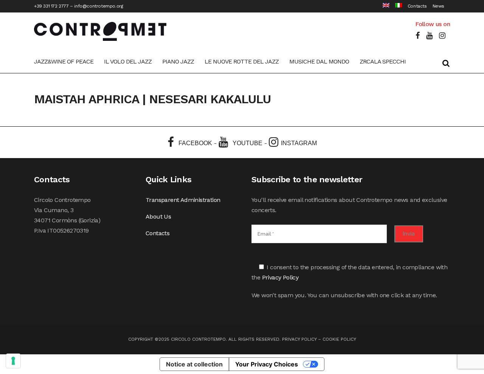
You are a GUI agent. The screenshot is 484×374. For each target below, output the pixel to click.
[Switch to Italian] (395, 6)
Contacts (417, 6)
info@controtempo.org (98, 6)
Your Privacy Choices (266, 364)
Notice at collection (194, 364)
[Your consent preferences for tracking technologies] (13, 361)
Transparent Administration (183, 199)
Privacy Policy (280, 277)
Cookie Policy (339, 339)
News (438, 6)
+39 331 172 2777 (51, 6)
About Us (158, 216)
